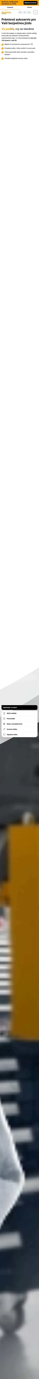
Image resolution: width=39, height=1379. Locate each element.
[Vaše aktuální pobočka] (24, 12)
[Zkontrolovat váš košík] (20, 12)
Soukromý (10, 7)
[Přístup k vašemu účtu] (29, 12)
